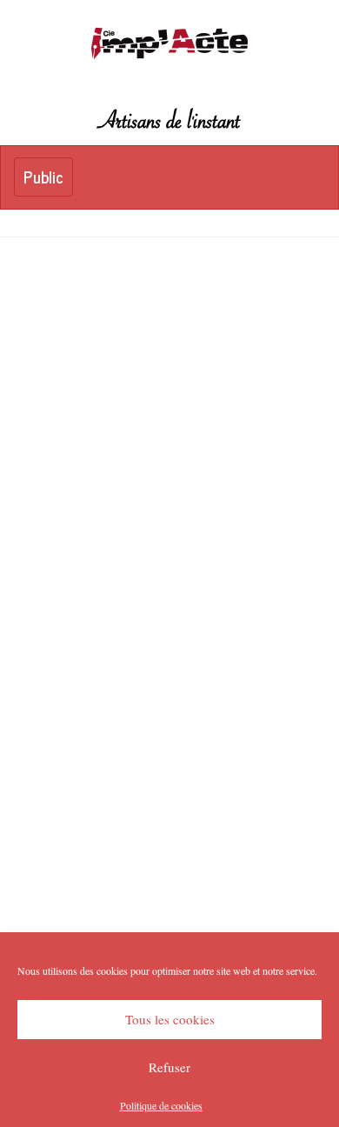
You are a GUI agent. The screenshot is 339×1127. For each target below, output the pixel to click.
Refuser (169, 1067)
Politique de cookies (161, 1105)
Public (48, 180)
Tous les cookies (170, 1019)
